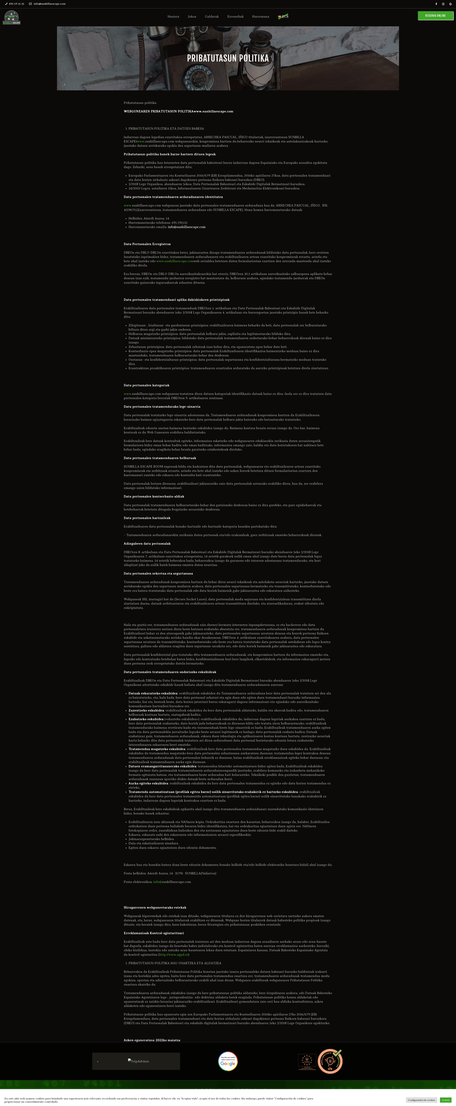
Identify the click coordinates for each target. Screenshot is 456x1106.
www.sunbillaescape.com (175, 261)
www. (141, 141)
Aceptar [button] (445, 1100)
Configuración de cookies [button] (421, 1100)
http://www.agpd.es (173, 954)
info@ (157, 882)
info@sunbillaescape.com (187, 227)
